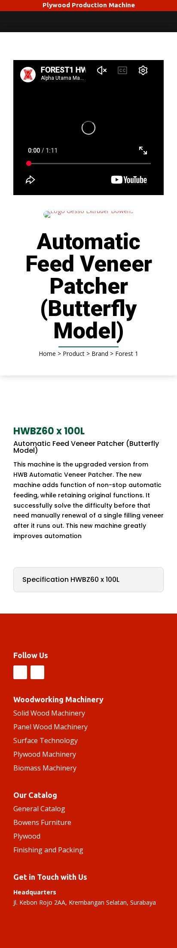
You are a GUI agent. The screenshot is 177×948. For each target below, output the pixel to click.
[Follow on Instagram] (20, 672)
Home (47, 353)
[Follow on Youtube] (37, 672)
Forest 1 (126, 353)
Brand (100, 353)
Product (74, 353)
